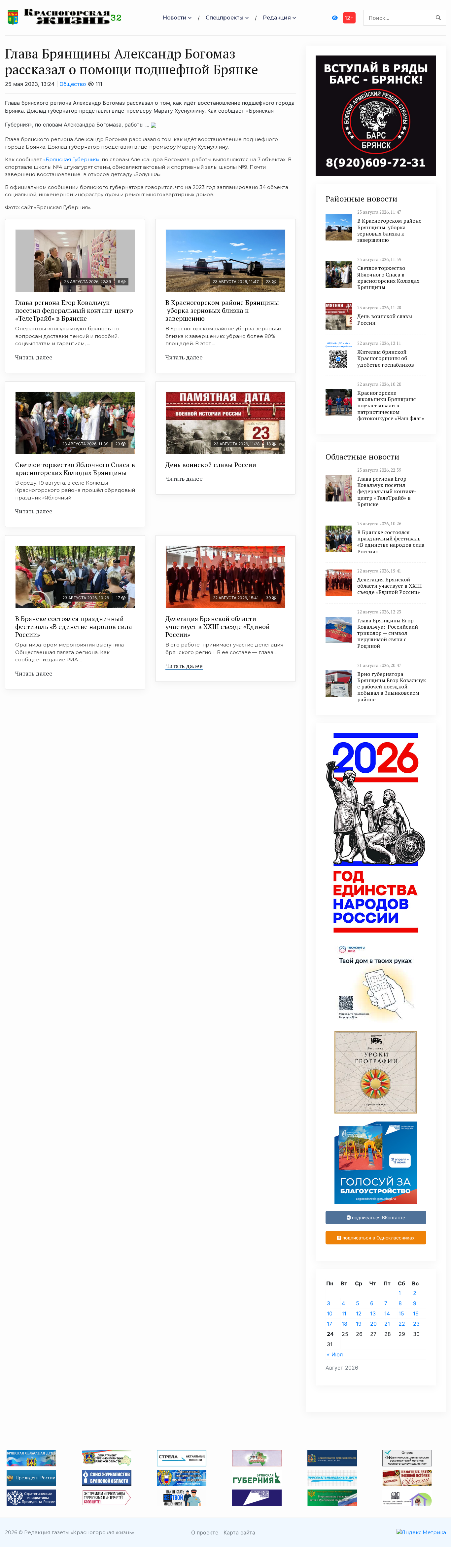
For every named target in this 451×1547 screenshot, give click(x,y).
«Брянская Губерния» (71, 159)
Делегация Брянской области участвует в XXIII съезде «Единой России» (217, 626)
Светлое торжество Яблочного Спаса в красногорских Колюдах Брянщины (75, 468)
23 (416, 1323)
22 (402, 1323)
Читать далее (33, 357)
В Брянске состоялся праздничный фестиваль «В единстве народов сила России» (73, 626)
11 (344, 1313)
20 (373, 1323)
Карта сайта (239, 1532)
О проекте (204, 1532)
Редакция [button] (277, 18)
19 (359, 1323)
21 (387, 1323)
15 (401, 1313)
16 (416, 1313)
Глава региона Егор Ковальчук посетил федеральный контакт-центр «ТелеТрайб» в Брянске (74, 310)
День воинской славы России (210, 464)
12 (359, 1313)
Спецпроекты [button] (225, 18)
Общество (72, 84)
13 (373, 1313)
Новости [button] (175, 18)
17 (329, 1323)
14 (387, 1313)
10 (329, 1313)
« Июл (335, 1354)
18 (344, 1323)
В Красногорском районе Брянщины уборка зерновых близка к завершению (222, 310)
